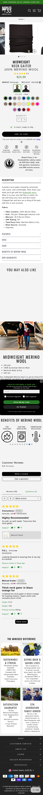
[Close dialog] (41, 381)
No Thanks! (21, 407)
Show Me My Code (21, 402)
